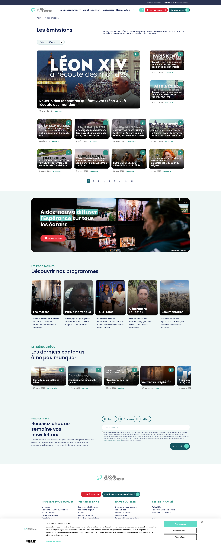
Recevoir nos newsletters (163, 509)
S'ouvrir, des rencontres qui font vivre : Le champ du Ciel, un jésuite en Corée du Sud (54, 132)
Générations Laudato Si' (138, 310)
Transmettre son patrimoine (128, 518)
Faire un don (120, 509)
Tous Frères (105, 312)
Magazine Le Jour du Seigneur (54, 509)
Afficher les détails (53, 541)
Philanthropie (121, 515)
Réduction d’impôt (123, 512)
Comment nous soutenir (126, 507)
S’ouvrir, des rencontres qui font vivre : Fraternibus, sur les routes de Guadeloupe (54, 163)
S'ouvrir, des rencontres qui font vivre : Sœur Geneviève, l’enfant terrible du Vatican (166, 133)
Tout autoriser (180, 524)
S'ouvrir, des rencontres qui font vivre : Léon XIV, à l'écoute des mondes (82, 102)
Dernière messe (177, 10)
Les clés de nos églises (155, 382)
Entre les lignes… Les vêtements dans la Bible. (127, 164)
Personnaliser (179, 531)
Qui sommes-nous (154, 2)
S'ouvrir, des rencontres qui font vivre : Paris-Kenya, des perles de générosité (166, 65)
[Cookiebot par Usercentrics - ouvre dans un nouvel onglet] (30, 541)
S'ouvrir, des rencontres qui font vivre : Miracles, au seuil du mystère (166, 94)
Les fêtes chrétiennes (88, 507)
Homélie (111, 419)
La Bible (81, 512)
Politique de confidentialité (113, 440)
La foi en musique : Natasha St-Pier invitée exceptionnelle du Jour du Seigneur (166, 162)
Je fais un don (156, 10)
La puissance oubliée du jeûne (83, 381)
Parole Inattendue (78, 312)
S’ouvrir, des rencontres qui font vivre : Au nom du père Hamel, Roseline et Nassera (128, 133)
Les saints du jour (86, 509)
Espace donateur (181, 2)
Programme (129, 419)
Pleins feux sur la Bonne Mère (46, 381)
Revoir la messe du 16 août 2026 (119, 494)
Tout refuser (180, 537)
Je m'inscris (177, 446)
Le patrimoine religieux (88, 518)
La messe (45, 507)
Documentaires (172, 312)
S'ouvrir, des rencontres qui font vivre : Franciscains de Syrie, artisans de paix (91, 133)
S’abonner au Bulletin (161, 512)
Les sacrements (85, 515)
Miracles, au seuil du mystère (117, 381)
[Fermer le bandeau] (202, 522)
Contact (167, 2)
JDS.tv (145, 419)
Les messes (41, 312)
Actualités (108, 10)
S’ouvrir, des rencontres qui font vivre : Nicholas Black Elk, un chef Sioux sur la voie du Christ (91, 162)
